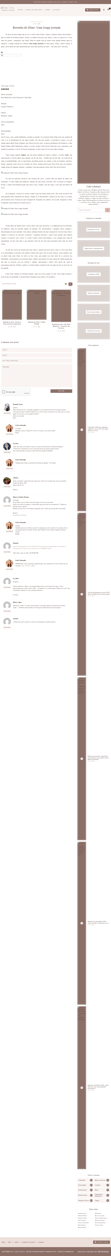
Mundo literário (82, 1195)
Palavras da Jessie (100, 1220)
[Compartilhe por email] (66, 283)
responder (7, 413)
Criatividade (81, 1180)
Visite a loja (93, 10)
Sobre (47, 9)
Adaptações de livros (9, 283)
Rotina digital (82, 1185)
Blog (3, 1242)
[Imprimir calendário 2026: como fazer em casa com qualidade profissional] (93, 1087)
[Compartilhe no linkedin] (53, 283)
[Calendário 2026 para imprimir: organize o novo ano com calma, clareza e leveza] (93, 429)
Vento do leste (99, 1225)
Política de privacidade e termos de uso (41, 1251)
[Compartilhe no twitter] (49, 283)
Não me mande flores (101, 1218)
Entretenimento (37, 21)
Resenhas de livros (83, 1200)
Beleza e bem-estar (100, 1180)
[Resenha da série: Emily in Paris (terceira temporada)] (12, 305)
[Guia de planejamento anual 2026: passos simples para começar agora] (93, 594)
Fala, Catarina (82, 1220)
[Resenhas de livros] (93, 229)
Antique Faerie (82, 1213)
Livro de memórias (83, 1222)
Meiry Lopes (17, 602)
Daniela (15, 543)
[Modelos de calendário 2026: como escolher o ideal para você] (93, 923)
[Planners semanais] (93, 293)
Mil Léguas (98, 1213)
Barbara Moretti (82, 1215)
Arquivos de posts (28, 1242)
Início (20, 9)
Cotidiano (97, 1185)
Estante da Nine (82, 1218)
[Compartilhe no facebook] (45, 283)
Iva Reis (16, 578)
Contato (56, 9)
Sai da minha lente (100, 1222)
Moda (96, 1190)
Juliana (15, 478)
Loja (9, 1242)
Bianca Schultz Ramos (21, 497)
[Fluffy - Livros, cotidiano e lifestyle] (8, 10)
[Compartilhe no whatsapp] (62, 283)
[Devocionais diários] (93, 312)
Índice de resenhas (34, 9)
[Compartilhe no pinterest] (57, 283)
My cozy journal (99, 1215)
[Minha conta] (104, 9)
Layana (15, 443)
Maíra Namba (82, 1225)
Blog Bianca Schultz (19, 515)
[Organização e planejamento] (93, 248)
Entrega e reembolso (65, 1251)
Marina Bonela (82, 1227)
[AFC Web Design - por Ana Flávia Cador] (103, 1252)
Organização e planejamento (99, 1195)
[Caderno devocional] (93, 330)
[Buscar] (107, 210)
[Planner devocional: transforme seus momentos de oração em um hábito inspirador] (93, 758)
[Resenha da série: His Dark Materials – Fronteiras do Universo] (61, 306)
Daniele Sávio (18, 404)
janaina (15, 618)
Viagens (97, 1200)
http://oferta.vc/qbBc (28, 566)
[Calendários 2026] (93, 274)
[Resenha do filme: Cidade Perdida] (37, 305)
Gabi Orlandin (20, 425)
